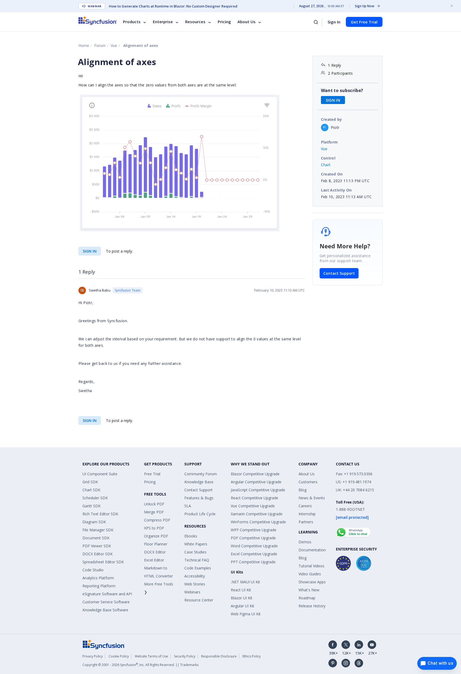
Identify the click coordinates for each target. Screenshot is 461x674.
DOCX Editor (155, 552)
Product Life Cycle (200, 513)
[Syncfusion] (103, 643)
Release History (312, 605)
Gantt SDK (91, 505)
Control (328, 158)
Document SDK (95, 537)
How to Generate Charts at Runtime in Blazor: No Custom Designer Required (173, 6)
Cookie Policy (119, 656)
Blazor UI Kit (241, 597)
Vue (114, 45)
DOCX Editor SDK (97, 553)
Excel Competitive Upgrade (254, 553)
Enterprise (163, 22)
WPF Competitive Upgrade (253, 529)
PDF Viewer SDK (96, 545)
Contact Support (339, 273)
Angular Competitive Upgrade (256, 481)
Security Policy (184, 656)
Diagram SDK (94, 521)
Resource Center (198, 600)
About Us (246, 22)
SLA (187, 505)
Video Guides (310, 573)
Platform (329, 142)
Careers (305, 505)
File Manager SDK (97, 529)
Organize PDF (156, 536)
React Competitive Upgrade (254, 497)
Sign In (334, 22)
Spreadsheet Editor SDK (103, 561)
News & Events (312, 497)
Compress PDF (157, 520)
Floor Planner (155, 544)
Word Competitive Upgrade (254, 545)
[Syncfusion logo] (97, 20)
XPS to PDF (154, 528)
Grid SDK (90, 481)
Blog (303, 489)
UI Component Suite (99, 473)
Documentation (312, 549)
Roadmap (307, 597)
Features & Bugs (198, 497)
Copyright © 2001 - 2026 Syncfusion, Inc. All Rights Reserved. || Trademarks (140, 665)
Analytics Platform (98, 577)
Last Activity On (336, 190)
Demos (305, 541)
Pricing (224, 22)
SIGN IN (90, 251)
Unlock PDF (154, 504)
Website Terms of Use (151, 656)
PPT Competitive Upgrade (253, 561)
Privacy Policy (92, 656)
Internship (307, 513)
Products (132, 22)
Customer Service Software (106, 601)
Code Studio (93, 569)
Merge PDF (154, 512)
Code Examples (197, 568)
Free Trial (152, 473)
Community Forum (200, 473)
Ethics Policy (252, 656)
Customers (308, 481)
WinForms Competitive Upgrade (258, 521)
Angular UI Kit (242, 605)
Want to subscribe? (342, 90)
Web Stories (194, 584)
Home (83, 45)
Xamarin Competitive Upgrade (257, 513)
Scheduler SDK (95, 497)
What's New (309, 589)
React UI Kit (241, 589)
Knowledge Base (198, 481)
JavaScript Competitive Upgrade (258, 489)
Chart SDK (91, 489)
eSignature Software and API (107, 593)
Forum (100, 45)
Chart (326, 164)
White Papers (195, 544)
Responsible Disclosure (219, 656)
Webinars (192, 592)
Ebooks (190, 536)
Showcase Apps (312, 581)
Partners (306, 521)
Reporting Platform (99, 585)
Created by (331, 119)
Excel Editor (154, 560)
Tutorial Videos (311, 565)
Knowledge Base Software (105, 609)
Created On (332, 174)
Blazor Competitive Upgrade (255, 473)
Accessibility (194, 576)
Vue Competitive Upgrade (253, 505)
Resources (195, 22)
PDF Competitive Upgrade (253, 537)
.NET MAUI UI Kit (245, 581)
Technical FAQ (196, 560)
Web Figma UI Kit (246, 613)
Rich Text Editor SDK (100, 513)
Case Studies (195, 552)
